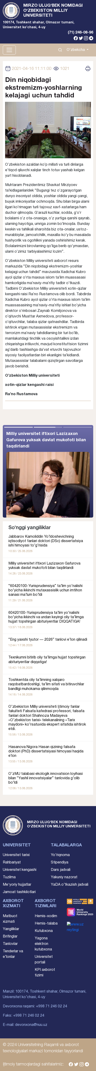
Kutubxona (44, 931)
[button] (70, 471)
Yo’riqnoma (60, 855)
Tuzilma (9, 877)
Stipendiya (59, 862)
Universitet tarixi (16, 855)
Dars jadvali (60, 870)
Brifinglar (10, 936)
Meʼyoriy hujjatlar (17, 884)
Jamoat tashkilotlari (19, 892)
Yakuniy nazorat (64, 877)
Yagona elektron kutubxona (43, 944)
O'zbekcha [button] (76, 50)
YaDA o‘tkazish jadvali (69, 884)
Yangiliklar (11, 929)
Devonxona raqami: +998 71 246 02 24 (35, 1006)
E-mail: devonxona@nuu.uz (25, 1025)
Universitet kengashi (19, 870)
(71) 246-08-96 (80, 32)
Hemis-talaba (46, 923)
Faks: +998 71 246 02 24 (23, 1015)
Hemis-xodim (46, 916)
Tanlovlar (10, 944)
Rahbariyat (12, 862)
